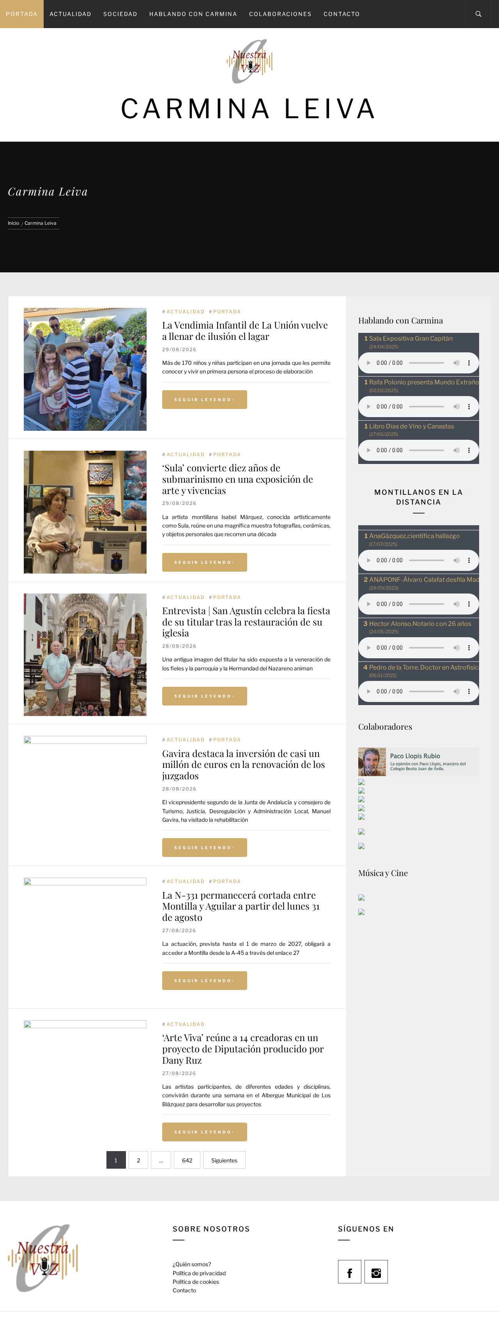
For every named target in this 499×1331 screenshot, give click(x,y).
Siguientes (224, 1160)
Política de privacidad (199, 1273)
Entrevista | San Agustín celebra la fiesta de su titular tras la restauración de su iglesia (246, 621)
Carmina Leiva (249, 108)
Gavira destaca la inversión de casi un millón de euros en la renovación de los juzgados (243, 764)
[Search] (478, 14)
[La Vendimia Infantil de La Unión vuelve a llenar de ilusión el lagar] (85, 312)
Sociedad (120, 14)
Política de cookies (196, 1281)
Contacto (342, 14)
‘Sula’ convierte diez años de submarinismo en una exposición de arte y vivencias (237, 478)
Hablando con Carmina (193, 14)
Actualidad (71, 14)
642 (187, 1160)
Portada (22, 14)
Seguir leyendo (203, 399)
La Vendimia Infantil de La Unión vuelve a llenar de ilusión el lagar (245, 330)
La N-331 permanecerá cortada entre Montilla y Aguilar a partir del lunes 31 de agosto (241, 906)
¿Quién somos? (192, 1264)
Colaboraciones (280, 14)
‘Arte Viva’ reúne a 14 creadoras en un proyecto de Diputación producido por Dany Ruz (243, 1048)
